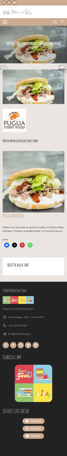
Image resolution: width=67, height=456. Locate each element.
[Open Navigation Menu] (5, 22)
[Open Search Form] (62, 22)
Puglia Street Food (28, 140)
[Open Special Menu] (55, 21)
